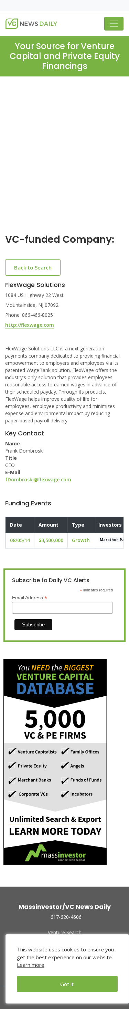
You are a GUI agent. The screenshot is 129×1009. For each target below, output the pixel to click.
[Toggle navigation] (113, 24)
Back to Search (33, 267)
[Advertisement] (64, 160)
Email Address (29, 597)
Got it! (67, 984)
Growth (81, 540)
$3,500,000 (51, 540)
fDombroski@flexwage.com (38, 479)
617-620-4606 (66, 917)
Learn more (30, 964)
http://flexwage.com (29, 325)
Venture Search (65, 932)
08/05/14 (20, 540)
